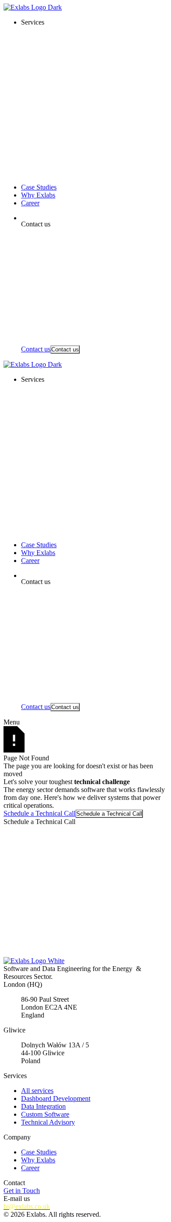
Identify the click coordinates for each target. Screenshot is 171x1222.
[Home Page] (85, 7)
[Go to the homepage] (85, 961)
